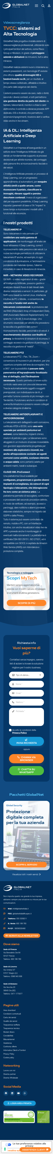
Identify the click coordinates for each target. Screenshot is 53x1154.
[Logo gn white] (17, 888)
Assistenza (7, 1043)
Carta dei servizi (9, 1017)
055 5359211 (21, 919)
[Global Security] (26, 835)
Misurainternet (9, 1039)
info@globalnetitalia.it (21, 909)
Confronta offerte (10, 1046)
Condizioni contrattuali (12, 1014)
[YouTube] (18, 1093)
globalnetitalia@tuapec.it (22, 914)
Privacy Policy (19, 732)
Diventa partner (9, 1074)
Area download (9, 1010)
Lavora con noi (9, 1070)
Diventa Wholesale (10, 1078)
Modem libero (8, 1032)
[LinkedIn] (12, 1093)
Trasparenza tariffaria (11, 1025)
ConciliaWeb (8, 1035)
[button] (43, 6)
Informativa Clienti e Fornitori (14, 1050)
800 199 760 (21, 923)
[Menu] (36, 5)
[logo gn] (16, 5)
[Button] (49, 5)
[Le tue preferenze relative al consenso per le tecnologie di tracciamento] (5, 1149)
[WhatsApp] (24, 1093)
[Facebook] (5, 1093)
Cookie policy (8, 1057)
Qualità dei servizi (10, 1021)
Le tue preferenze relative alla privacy (29, 1144)
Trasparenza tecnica (11, 1028)
